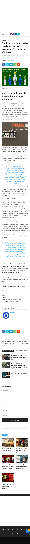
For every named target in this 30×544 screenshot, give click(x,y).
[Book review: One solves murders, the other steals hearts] (8, 459)
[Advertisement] (15, 16)
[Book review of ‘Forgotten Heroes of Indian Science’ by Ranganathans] (22, 459)
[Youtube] (17, 533)
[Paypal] (17, 529)
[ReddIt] (18, 64)
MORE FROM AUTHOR (21, 351)
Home (3, 38)
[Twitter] (7, 64)
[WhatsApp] (14, 64)
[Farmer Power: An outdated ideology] (8, 442)
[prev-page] (3, 381)
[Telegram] (11, 64)
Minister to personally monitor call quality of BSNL (8, 343)
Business (8, 38)
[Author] (6, 315)
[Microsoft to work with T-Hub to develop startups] (6, 375)
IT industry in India (4, 377)
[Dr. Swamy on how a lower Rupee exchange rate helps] (6, 357)
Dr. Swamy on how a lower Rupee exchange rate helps (19, 357)
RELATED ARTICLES (8, 351)
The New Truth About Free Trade (22, 342)
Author (4, 60)
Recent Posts (11, 308)
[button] (3, 34)
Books (3, 446)
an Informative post (12, 291)
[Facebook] (3, 64)
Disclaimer (12, 539)
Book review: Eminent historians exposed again (21, 450)
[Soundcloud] (21, 529)
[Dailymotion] (3, 529)
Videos (3, 359)
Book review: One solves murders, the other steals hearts (7, 466)
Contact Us (24, 539)
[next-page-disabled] (5, 381)
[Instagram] (12, 529)
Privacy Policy (6, 539)
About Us (19, 539)
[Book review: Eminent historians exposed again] (22, 442)
